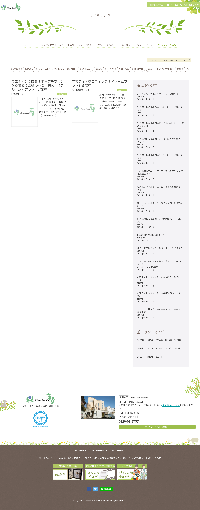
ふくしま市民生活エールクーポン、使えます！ (160, 250)
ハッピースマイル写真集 (160, 69)
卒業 (178, 69)
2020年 (149, 348)
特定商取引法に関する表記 (103, 450)
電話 (185, 4)
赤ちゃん (86, 69)
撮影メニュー (159, 4)
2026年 (140, 340)
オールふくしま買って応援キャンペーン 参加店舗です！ (160, 206)
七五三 (110, 69)
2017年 (177, 348)
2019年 (159, 348)
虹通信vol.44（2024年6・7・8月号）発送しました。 (159, 159)
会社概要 (121, 450)
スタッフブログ (144, 45)
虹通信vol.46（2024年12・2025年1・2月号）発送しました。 (160, 127)
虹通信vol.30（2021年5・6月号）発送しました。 (159, 297)
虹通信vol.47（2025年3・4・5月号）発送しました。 (159, 111)
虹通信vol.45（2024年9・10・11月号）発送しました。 (160, 142)
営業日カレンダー (171, 405)
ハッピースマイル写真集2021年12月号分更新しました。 (160, 265)
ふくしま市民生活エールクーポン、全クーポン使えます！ (160, 313)
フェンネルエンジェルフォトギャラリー (57, 69)
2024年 (159, 340)
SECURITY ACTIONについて (151, 237)
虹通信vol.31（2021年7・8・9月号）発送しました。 (159, 281)
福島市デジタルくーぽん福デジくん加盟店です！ (159, 191)
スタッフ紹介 (84, 45)
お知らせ (29, 69)
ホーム (27, 45)
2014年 (159, 356)
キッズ (99, 69)
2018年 (168, 348)
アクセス (174, 4)
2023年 (168, 340)
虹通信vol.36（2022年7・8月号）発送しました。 (159, 222)
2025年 (149, 340)
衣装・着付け (126, 45)
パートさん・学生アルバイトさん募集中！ (158, 96)
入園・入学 (124, 69)
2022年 (177, 340)
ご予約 (196, 4)
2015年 (149, 356)
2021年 (140, 348)
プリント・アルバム (105, 45)
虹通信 (16, 69)
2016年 (140, 356)
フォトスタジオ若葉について (49, 45)
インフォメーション (166, 45)
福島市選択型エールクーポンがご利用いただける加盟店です (160, 174)
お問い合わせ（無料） (159, 427)
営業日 (70, 45)
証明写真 (138, 69)
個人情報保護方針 (82, 450)
